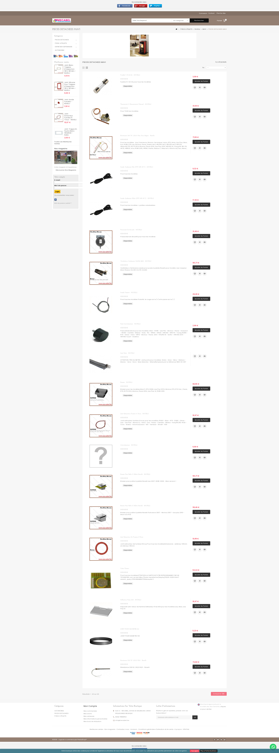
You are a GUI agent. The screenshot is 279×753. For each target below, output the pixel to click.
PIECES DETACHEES (62, 40)
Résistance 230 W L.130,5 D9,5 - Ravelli (133, 660)
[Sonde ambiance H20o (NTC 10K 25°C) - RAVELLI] (101, 210)
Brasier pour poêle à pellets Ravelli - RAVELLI (135, 474)
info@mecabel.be (122, 720)
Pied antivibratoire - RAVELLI (130, 324)
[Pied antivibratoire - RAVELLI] (101, 335)
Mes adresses (89, 716)
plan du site (221, 13)
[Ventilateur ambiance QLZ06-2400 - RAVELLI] (101, 273)
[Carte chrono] (101, 580)
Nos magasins (60, 149)
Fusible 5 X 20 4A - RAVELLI (130, 75)
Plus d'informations (209, 751)
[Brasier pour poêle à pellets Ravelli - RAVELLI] (101, 486)
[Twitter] (218, 739)
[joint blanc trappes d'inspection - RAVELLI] (58, 69)
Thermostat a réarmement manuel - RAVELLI (135, 104)
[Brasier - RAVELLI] (101, 394)
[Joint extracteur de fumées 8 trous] (101, 549)
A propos (178, 729)
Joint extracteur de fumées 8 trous (131, 537)
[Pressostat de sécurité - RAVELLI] (101, 241)
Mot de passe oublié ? (62, 203)
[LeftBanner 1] (65, 56)
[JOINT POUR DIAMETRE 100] (101, 641)
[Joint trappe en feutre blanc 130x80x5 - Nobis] (58, 133)
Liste (87, 67)
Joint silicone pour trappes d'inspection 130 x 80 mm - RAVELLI (70, 86)
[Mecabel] (61, 20)
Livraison (134, 729)
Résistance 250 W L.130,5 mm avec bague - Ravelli (137, 135)
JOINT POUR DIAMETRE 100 (129, 629)
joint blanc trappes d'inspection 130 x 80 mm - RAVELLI (70, 69)
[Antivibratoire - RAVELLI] (101, 456)
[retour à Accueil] (176, 29)
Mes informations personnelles (95, 719)
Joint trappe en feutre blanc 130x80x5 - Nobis (70, 132)
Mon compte (90, 706)
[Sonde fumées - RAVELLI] (101, 304)
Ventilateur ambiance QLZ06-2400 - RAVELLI (135, 261)
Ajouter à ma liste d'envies (195, 87)
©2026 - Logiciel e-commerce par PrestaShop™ (69, 739)
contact (211, 13)
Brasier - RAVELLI (126, 382)
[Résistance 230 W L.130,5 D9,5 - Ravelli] (101, 672)
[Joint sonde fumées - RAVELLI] (58, 103)
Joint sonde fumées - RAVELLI (69, 102)
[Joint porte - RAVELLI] (101, 364)
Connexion (203, 13)
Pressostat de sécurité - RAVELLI (131, 229)
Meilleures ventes (61, 62)
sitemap (186, 729)
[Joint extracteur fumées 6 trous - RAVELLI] (58, 117)
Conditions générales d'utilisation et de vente (156, 729)
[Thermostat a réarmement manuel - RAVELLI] (101, 116)
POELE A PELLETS (61, 43)
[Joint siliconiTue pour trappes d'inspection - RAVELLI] (58, 86)
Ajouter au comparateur (199, 87)
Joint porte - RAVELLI (127, 353)
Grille (84, 67)
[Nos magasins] (65, 157)
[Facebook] (55, 199)
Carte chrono (124, 568)
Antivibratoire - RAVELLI (128, 445)
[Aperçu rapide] (204, 87)
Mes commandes (90, 711)
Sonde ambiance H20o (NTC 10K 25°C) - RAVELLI (137, 198)
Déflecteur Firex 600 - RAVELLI (130, 600)
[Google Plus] (224, 739)
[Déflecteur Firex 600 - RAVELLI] (101, 610)
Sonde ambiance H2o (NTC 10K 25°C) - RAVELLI (136, 167)
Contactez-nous (123, 729)
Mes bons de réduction (92, 721)
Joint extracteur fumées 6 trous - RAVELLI (70, 117)
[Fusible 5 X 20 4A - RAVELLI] (101, 86)
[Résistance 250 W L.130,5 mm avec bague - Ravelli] (101, 147)
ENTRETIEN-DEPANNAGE (63, 47)
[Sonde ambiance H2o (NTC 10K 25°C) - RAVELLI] (101, 179)
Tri (203, 68)
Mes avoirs (88, 714)
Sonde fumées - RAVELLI (128, 292)
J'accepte (194, 751)
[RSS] (221, 739)
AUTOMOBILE (59, 50)
